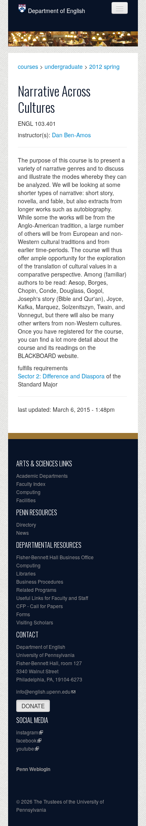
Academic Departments (42, 475)
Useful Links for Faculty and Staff (52, 597)
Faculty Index (30, 483)
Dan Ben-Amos (71, 135)
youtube (25, 748)
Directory (26, 524)
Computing (28, 491)
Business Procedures (39, 581)
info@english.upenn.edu (43, 691)
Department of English (56, 11)
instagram (27, 732)
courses (28, 66)
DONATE (33, 706)
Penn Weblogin (33, 769)
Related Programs (36, 589)
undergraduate (64, 66)
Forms (23, 614)
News (22, 532)
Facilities (26, 499)
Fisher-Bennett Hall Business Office (55, 557)
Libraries (26, 573)
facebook (26, 740)
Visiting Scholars (34, 622)
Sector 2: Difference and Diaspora (61, 376)
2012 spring (104, 66)
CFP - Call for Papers (39, 605)
